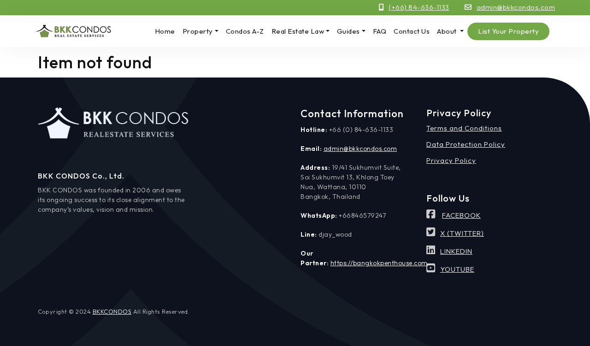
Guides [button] (348, 31)
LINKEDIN (456, 251)
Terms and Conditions (464, 128)
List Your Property (508, 31)
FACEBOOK (461, 215)
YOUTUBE (457, 269)
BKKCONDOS (112, 311)
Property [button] (198, 31)
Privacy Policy (451, 160)
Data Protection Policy (465, 144)
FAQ (380, 31)
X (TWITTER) (462, 233)
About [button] (447, 31)
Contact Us (412, 31)
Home (165, 31)
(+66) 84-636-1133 (419, 7)
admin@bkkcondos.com (516, 7)
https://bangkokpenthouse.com (379, 263)
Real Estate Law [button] (297, 31)
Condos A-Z (245, 31)
